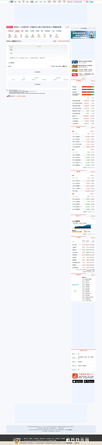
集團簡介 (31, 438)
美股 (27, 2)
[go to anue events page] (84, 2)
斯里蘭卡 (80, 361)
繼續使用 (77, 443)
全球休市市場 (83, 350)
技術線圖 (84, 28)
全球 (45, 2)
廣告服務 (36, 438)
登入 (89, 1)
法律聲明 (63, 438)
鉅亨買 (54, 2)
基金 (36, 2)
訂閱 (64, 2)
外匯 (41, 2)
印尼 (89, 357)
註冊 (92, 1)
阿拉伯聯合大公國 (82, 357)
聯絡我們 (49, 438)
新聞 (19, 2)
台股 (23, 2)
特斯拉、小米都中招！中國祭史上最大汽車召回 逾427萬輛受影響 (37, 27)
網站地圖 (58, 438)
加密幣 (49, 2)
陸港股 (32, 2)
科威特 (79, 365)
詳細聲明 (70, 429)
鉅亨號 (59, 2)
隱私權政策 (69, 443)
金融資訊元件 (43, 438)
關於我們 (26, 438)
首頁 (15, 2)
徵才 (53, 438)
